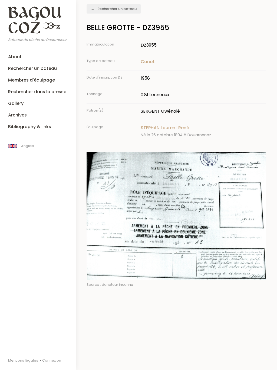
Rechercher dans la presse (37, 92)
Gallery (16, 103)
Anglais (27, 146)
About (15, 57)
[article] (203, 131)
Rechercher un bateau (32, 68)
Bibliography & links (29, 127)
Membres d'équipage (31, 80)
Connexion (51, 360)
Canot (148, 62)
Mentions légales (23, 360)
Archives (17, 115)
